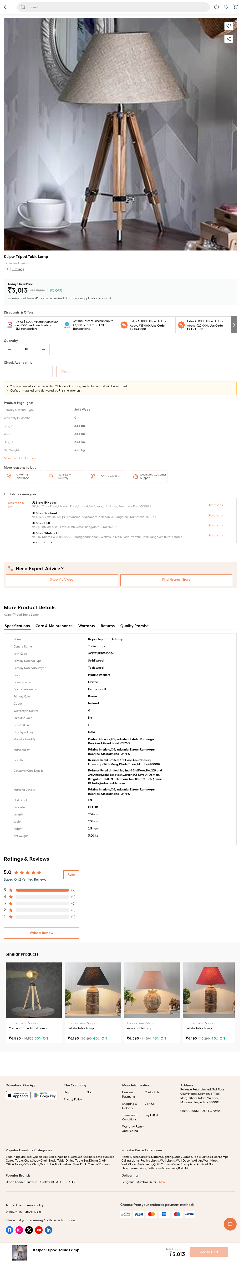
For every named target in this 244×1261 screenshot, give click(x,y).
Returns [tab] (108, 626)
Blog (89, 1092)
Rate (71, 875)
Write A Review (41, 933)
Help (67, 1092)
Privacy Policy (73, 1099)
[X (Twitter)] (29, 1233)
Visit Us (150, 1103)
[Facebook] (9, 1233)
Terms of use (14, 1205)
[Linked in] (48, 1233)
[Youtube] (39, 1233)
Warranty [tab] (86, 626)
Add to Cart (209, 1252)
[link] (34, 1002)
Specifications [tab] (17, 626)
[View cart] (236, 8)
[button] (5, 7)
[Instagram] (19, 1233)
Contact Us (152, 1092)
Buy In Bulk (152, 1115)
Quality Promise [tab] (134, 626)
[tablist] (120, 626)
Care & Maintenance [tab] (54, 626)
